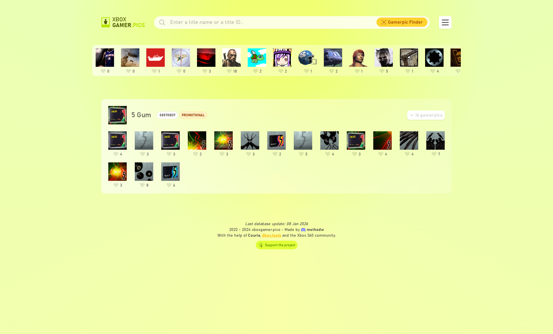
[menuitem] (401, 22)
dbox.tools (271, 236)
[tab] (426, 115)
